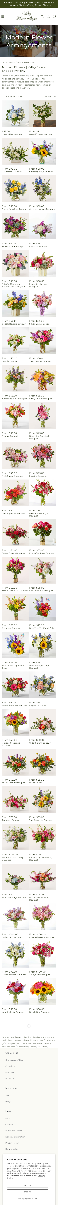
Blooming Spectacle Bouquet (39, 437)
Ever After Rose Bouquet (41, 553)
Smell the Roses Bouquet (15, 705)
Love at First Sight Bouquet (38, 514)
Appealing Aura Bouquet (14, 398)
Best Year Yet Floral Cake (42, 628)
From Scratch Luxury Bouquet (12, 858)
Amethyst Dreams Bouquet (38, 1088)
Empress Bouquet (38, 246)
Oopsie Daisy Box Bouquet (11, 1088)
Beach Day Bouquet (39, 1012)
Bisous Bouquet (10, 436)
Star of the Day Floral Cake (13, 666)
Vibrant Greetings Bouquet (11, 744)
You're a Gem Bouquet (13, 246)
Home (4, 62)
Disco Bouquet (37, 783)
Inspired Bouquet (38, 705)
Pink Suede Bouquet (12, 476)
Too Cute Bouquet (11, 820)
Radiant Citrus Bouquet (14, 1127)
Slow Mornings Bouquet (14, 897)
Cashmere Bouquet (12, 172)
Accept (27, 1185)
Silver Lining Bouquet (40, 324)
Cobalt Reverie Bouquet (14, 324)
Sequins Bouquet (38, 476)
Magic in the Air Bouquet (15, 591)
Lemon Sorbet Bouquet (41, 1127)
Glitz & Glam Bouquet (40, 743)
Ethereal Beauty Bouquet (42, 937)
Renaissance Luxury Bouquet (39, 898)
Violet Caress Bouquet (40, 1049)
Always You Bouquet (39, 974)
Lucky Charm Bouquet (40, 398)
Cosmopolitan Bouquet (14, 513)
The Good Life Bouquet (41, 820)
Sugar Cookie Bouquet (13, 553)
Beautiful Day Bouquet (41, 134)
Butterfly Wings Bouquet (15, 209)
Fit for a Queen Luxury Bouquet (40, 858)
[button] (42, 16)
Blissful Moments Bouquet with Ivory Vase (14, 285)
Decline (27, 1192)
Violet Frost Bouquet (12, 1049)
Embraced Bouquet (12, 937)
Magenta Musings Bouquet (38, 285)
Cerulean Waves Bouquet (42, 209)
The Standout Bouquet (13, 783)
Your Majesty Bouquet (13, 1012)
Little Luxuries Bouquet (41, 591)
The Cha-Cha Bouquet (40, 361)
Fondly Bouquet (10, 361)
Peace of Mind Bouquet (14, 974)
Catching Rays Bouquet (41, 172)
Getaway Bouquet (11, 628)
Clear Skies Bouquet (12, 134)
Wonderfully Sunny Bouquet (39, 666)
